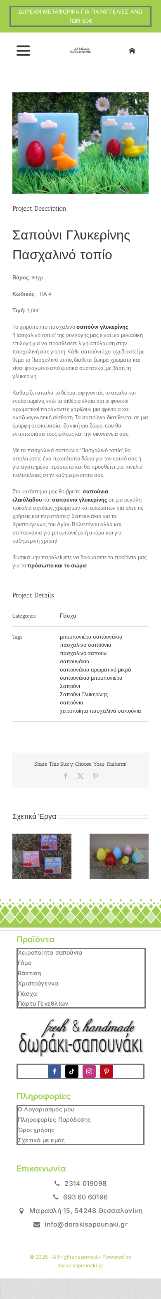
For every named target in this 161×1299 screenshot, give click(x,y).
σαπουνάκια (75, 661)
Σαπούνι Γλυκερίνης (84, 694)
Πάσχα (68, 615)
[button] (18, 856)
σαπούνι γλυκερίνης (102, 326)
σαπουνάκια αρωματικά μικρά (95, 669)
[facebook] (54, 1071)
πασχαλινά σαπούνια (85, 644)
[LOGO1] (81, 49)
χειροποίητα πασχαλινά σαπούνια (100, 710)
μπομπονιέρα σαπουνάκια (91, 636)
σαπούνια (71, 702)
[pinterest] (106, 1071)
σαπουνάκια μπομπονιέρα (91, 677)
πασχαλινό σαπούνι (84, 653)
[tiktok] (71, 1071)
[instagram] (89, 1071)
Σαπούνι (70, 686)
